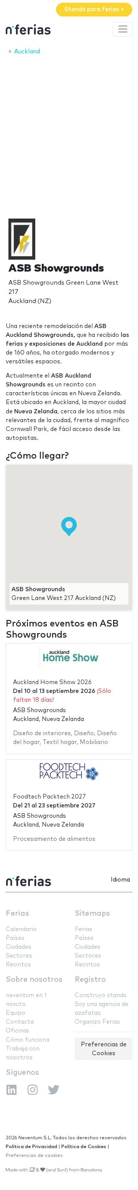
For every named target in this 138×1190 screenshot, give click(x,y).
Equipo (15, 1013)
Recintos (18, 965)
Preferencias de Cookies (104, 1049)
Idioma (120, 880)
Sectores (19, 956)
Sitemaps (92, 913)
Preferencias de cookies (34, 1155)
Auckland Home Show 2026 (52, 682)
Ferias (17, 913)
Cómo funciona (27, 1040)
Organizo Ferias (97, 1022)
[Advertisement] (69, 133)
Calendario (21, 929)
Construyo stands (101, 995)
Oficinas (17, 1031)
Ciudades (18, 947)
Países (15, 938)
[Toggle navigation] (123, 29)
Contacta (20, 1022)
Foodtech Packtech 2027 (49, 797)
